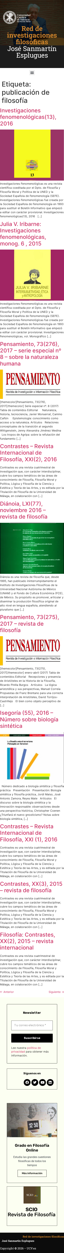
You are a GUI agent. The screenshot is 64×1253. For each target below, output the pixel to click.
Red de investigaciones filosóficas (32, 35)
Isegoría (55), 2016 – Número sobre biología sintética (29, 719)
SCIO (32, 1209)
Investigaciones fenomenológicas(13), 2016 (28, 117)
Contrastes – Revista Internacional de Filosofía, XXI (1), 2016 (28, 833)
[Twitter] (34, 1082)
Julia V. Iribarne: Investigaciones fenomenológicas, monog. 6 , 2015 (23, 234)
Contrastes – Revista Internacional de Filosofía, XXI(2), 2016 (28, 453)
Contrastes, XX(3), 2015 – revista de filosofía (31, 887)
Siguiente (56, 992)
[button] (32, 72)
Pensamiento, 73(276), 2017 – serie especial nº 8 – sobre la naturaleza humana (30, 354)
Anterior (7, 992)
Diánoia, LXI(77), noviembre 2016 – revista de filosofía (23, 510)
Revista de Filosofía (31, 1215)
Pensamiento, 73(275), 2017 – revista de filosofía (29, 623)
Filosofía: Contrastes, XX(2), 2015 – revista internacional (27, 941)
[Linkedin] (50, 1082)
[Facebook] (27, 1082)
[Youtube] (42, 1082)
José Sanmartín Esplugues (32, 52)
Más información (32, 1173)
